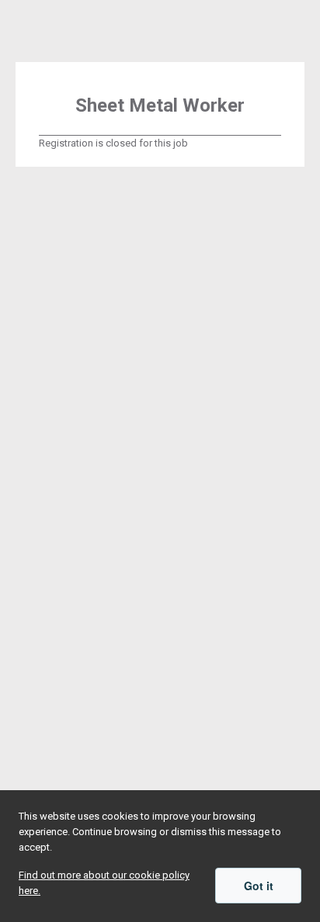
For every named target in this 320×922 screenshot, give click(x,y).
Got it (258, 885)
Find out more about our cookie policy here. (104, 882)
